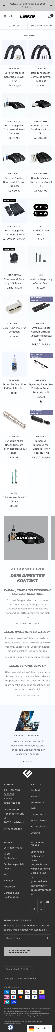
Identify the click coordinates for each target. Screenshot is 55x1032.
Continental (14, 121)
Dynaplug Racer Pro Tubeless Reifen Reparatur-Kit (41, 388)
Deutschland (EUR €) (17, 969)
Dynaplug (41, 324)
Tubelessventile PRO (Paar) (14, 499)
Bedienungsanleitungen (14, 866)
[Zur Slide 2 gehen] (26, 761)
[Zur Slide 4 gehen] (31, 761)
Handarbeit (16, 749)
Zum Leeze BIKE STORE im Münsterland (27, 657)
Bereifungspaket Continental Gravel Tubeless (14, 182)
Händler (8, 880)
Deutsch (41, 1028)
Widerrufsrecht (40, 820)
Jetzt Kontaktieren (27, 623)
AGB (33, 808)
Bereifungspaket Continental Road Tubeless (14, 129)
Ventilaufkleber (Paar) (41, 232)
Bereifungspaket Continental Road (14, 232)
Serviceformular (13, 847)
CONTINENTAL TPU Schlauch (14, 329)
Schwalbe (14, 69)
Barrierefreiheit (40, 826)
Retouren (9, 886)
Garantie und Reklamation (11, 894)
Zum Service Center (27, 695)
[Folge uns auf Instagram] (40, 902)
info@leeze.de (12, 802)
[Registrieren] (47, 938)
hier (42, 1008)
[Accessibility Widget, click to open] (11, 1027)
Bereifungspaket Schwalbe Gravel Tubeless (41, 76)
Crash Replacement (11, 855)
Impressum (37, 802)
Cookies (35, 832)
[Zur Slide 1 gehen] (23, 761)
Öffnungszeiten (13, 828)
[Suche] (10, 16)
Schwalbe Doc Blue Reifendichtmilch (14, 386)
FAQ (6, 874)
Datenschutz (38, 814)
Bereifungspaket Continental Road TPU (40, 129)
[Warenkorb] (49, 16)
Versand (35, 796)
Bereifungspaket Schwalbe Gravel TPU (14, 76)
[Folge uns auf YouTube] (47, 902)
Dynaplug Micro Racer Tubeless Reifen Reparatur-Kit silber (14, 446)
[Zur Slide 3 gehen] (28, 761)
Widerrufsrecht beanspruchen (20, 952)
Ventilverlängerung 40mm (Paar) (41, 281)
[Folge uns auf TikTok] (34, 909)
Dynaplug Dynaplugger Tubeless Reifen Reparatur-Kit (40, 446)
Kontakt (35, 790)
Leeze (41, 226)
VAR (41, 275)
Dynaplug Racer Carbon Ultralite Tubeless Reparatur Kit (40, 333)
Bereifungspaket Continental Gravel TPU (41, 182)
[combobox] (39, 1028)
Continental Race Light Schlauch (14, 281)
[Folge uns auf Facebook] (34, 902)
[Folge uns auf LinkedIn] (40, 909)
